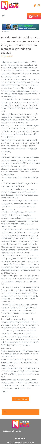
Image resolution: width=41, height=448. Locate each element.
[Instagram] (38, 5)
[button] (20, 399)
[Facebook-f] (34, 5)
